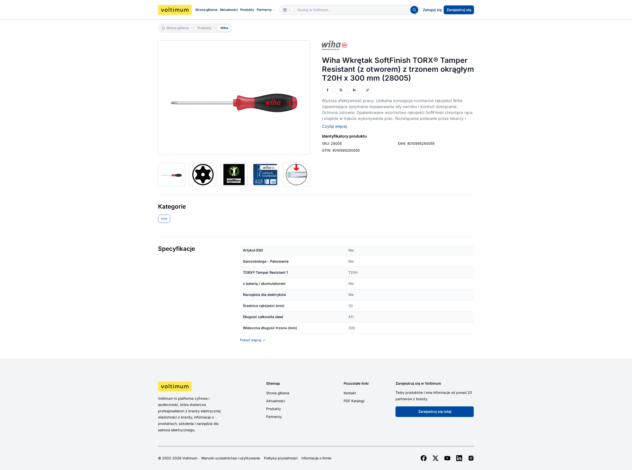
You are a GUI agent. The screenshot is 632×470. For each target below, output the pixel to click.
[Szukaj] (414, 10)
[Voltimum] (175, 10)
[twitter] (435, 458)
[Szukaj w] (286, 10)
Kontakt (350, 393)
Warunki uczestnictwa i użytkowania (230, 458)
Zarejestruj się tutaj (434, 411)
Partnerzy (264, 10)
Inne (164, 218)
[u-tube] (447, 458)
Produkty (247, 10)
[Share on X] (341, 90)
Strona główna (206, 10)
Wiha (224, 28)
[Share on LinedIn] (354, 90)
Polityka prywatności (280, 458)
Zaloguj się (432, 10)
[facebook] (424, 458)
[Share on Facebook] (327, 90)
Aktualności (229, 10)
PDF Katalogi (354, 401)
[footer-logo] (195, 386)
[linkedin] (459, 458)
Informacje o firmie (316, 458)
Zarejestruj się (459, 10)
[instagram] (471, 458)
